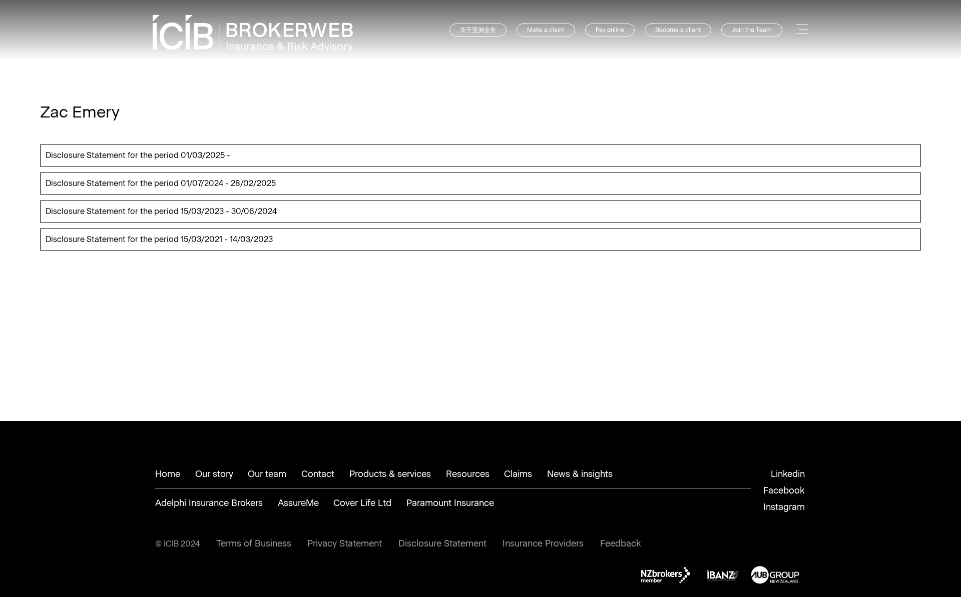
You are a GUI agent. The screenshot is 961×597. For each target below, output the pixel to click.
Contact (317, 474)
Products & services (390, 474)
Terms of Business (253, 543)
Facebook (784, 490)
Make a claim (546, 30)
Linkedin (788, 474)
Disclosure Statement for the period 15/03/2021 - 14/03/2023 (159, 239)
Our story (214, 474)
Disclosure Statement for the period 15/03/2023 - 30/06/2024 (161, 211)
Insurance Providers (543, 543)
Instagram (784, 507)
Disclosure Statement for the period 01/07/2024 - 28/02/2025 (161, 183)
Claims (518, 474)
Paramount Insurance (450, 503)
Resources (468, 474)
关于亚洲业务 (478, 30)
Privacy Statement (344, 543)
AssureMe (298, 503)
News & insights (580, 474)
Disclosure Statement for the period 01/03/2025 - (138, 155)
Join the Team (752, 30)
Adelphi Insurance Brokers (209, 503)
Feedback (620, 543)
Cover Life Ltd (362, 503)
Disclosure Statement (442, 543)
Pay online (610, 30)
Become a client (678, 30)
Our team (267, 474)
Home (167, 474)
